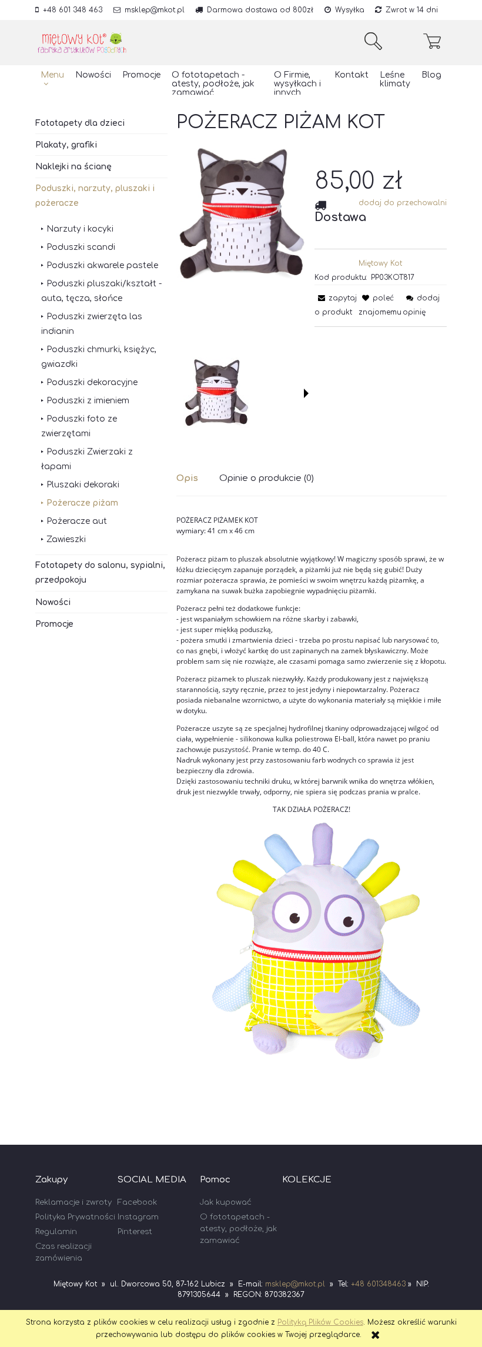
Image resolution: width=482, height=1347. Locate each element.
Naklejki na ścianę (73, 166)
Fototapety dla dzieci (80, 123)
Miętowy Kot (380, 263)
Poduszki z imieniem (87, 400)
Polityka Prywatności (75, 1217)
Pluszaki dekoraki (82, 484)
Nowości (53, 602)
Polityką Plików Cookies (320, 1322)
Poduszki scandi (80, 247)
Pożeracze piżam (82, 503)
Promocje (54, 624)
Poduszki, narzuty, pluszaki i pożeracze (95, 196)
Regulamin (56, 1232)
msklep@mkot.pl (155, 10)
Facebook (137, 1202)
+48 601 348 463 (72, 10)
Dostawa (340, 217)
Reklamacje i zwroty (73, 1202)
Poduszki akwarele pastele (102, 265)
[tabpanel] (311, 816)
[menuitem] (52, 79)
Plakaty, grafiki (66, 145)
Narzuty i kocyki (79, 229)
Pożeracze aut (76, 521)
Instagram (138, 1217)
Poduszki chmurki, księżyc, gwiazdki (98, 357)
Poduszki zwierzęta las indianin (91, 324)
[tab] (197, 478)
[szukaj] (373, 41)
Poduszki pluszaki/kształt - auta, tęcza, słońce (101, 291)
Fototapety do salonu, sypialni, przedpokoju (100, 572)
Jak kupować (226, 1202)
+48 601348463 (378, 1284)
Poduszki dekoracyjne (92, 382)
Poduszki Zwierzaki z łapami (87, 459)
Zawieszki (66, 539)
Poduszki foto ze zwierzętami (79, 426)
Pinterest (135, 1232)
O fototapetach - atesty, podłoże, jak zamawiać (238, 1229)
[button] (306, 393)
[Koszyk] (435, 41)
